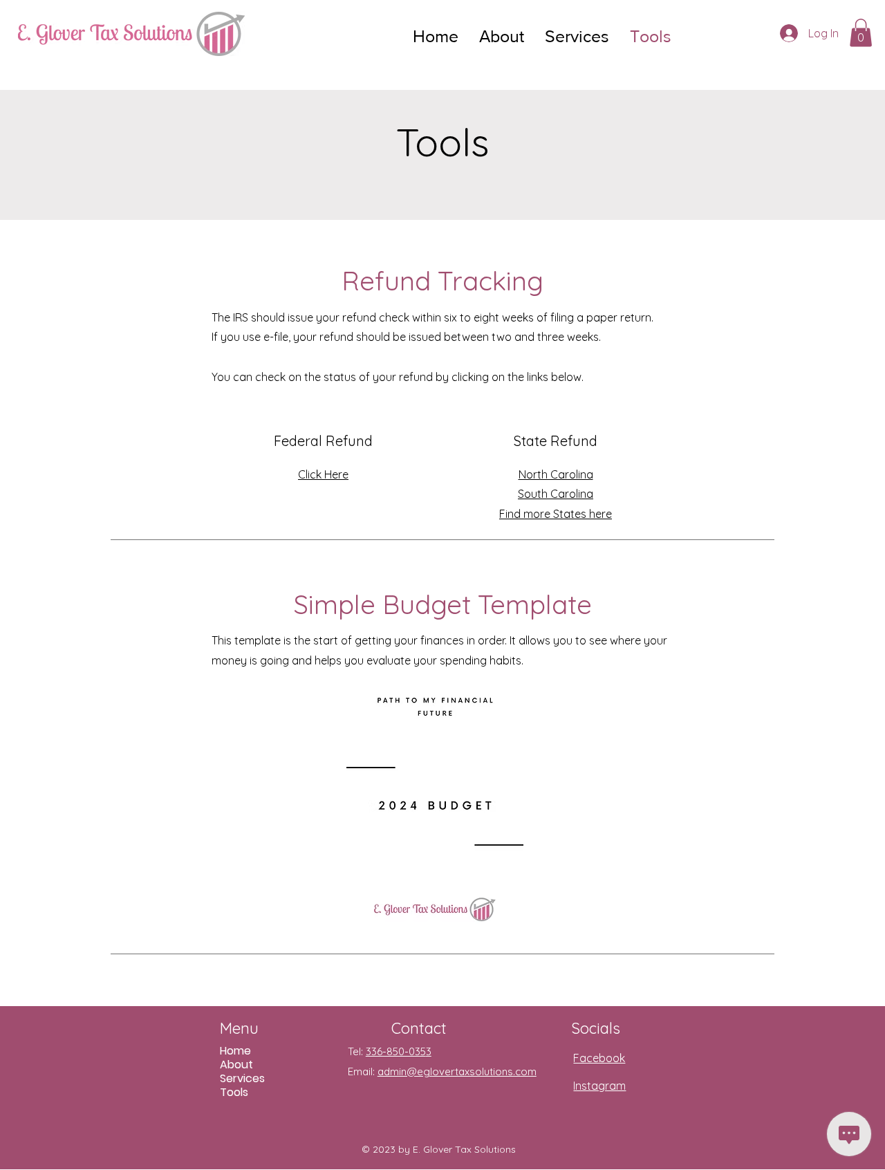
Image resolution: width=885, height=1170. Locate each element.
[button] (861, 33)
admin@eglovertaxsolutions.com (457, 1071)
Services (242, 1079)
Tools (234, 1092)
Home (235, 1051)
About (236, 1065)
